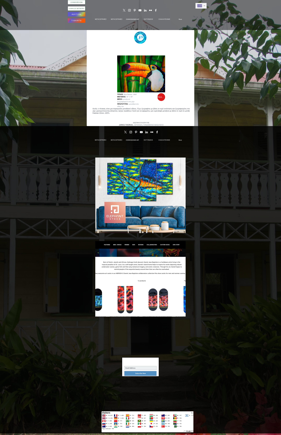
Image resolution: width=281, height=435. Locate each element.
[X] (124, 10)
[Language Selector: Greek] (201, 6)
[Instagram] (129, 10)
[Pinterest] (134, 10)
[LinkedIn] (145, 10)
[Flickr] (150, 10)
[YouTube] (140, 10)
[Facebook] (156, 10)
